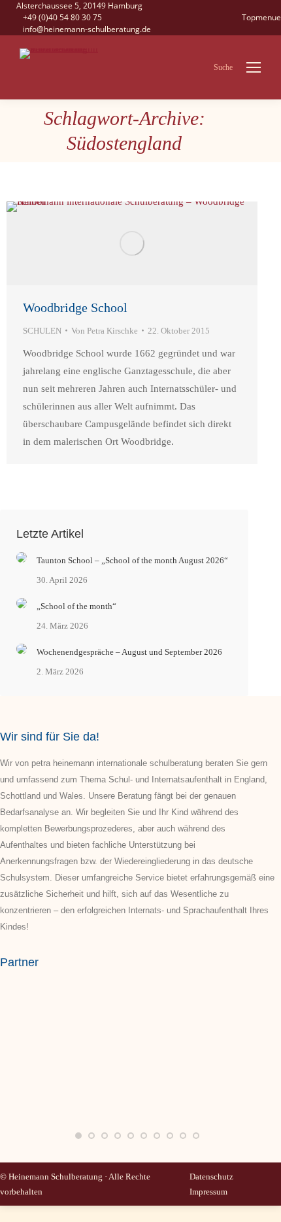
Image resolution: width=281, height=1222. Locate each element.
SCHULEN (42, 331)
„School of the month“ (76, 606)
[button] (78, 1135)
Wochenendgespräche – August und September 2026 (129, 652)
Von (104, 331)
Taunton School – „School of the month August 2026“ (132, 560)
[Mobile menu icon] (253, 67)
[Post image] (21, 557)
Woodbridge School (75, 307)
